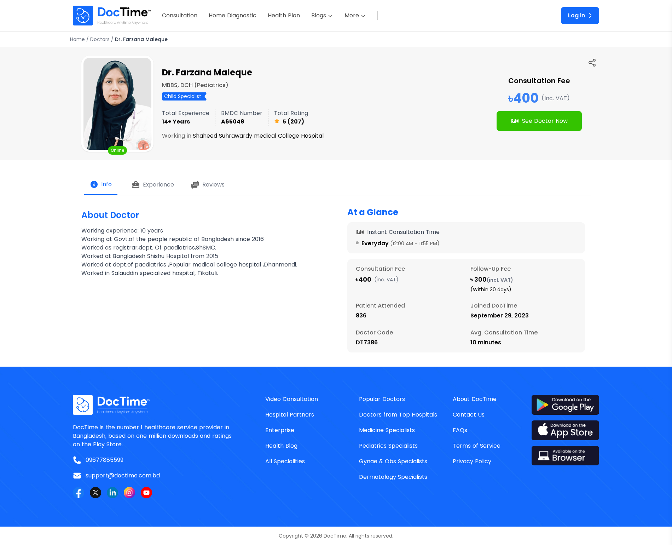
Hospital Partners (289, 415)
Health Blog (281, 446)
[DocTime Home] (112, 15)
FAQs (460, 430)
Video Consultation (291, 399)
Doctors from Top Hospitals (398, 415)
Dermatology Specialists (393, 477)
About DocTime (475, 399)
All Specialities (285, 461)
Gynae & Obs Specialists (393, 461)
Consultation (179, 15)
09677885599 (104, 460)
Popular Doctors (382, 399)
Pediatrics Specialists (388, 446)
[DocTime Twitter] (95, 492)
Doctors (100, 39)
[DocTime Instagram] (129, 492)
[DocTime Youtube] (146, 492)
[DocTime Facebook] (78, 492)
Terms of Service (476, 446)
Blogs (318, 15)
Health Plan (284, 15)
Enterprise (279, 430)
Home (77, 39)
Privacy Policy (472, 461)
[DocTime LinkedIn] (112, 492)
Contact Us (469, 415)
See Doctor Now (545, 121)
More (351, 15)
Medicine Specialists (387, 430)
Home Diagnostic (232, 15)
